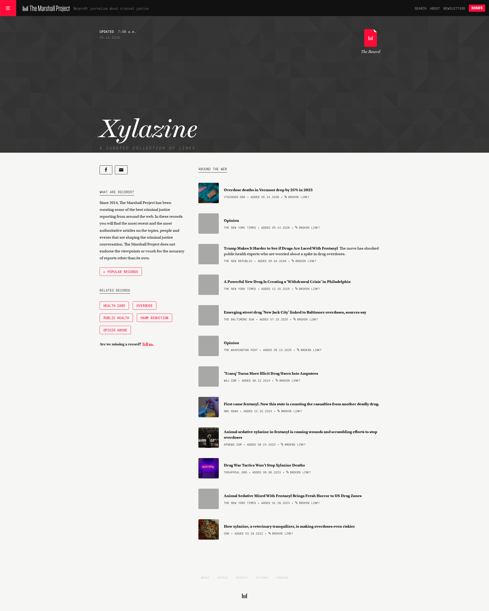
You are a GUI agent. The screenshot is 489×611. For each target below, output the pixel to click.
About (435, 8)
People (222, 577)
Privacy (242, 577)
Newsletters (454, 8)
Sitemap (262, 577)
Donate (477, 8)
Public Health (116, 317)
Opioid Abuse (115, 330)
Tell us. (148, 344)
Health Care (114, 305)
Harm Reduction (154, 317)
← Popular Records (120, 271)
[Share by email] (121, 169)
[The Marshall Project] (45, 8)
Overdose (144, 305)
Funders (282, 577)
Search (421, 8)
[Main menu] (8, 8)
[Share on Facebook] (106, 169)
